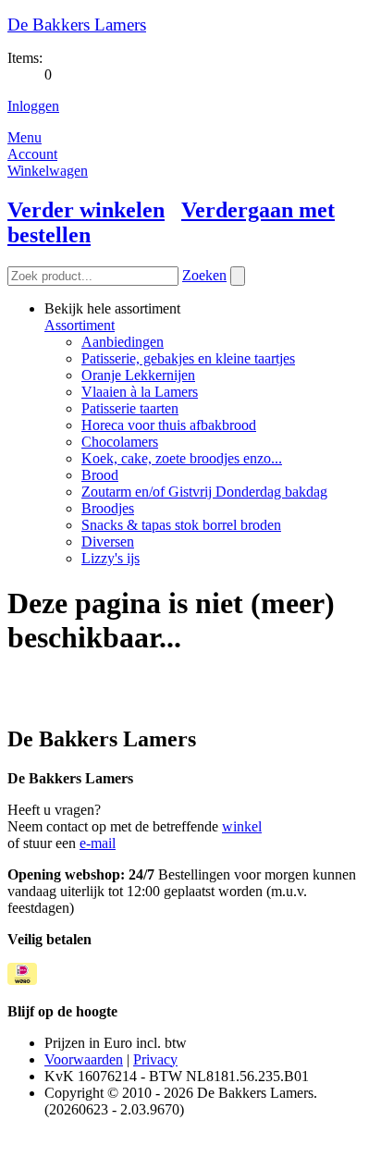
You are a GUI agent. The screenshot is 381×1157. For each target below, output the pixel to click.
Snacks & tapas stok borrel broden (181, 525)
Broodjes (107, 508)
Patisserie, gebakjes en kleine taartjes (188, 358)
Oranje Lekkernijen (138, 375)
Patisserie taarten (129, 408)
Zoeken (204, 275)
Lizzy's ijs (110, 558)
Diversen (107, 541)
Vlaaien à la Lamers (139, 392)
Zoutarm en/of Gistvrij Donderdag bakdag (204, 491)
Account (32, 154)
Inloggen (33, 106)
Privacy (155, 1059)
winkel (242, 826)
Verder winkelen (86, 210)
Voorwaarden (83, 1059)
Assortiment (79, 325)
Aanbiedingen (122, 342)
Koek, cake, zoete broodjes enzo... (181, 458)
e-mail (98, 843)
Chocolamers (119, 441)
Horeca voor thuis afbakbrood (168, 425)
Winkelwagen (47, 170)
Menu (24, 137)
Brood (99, 475)
